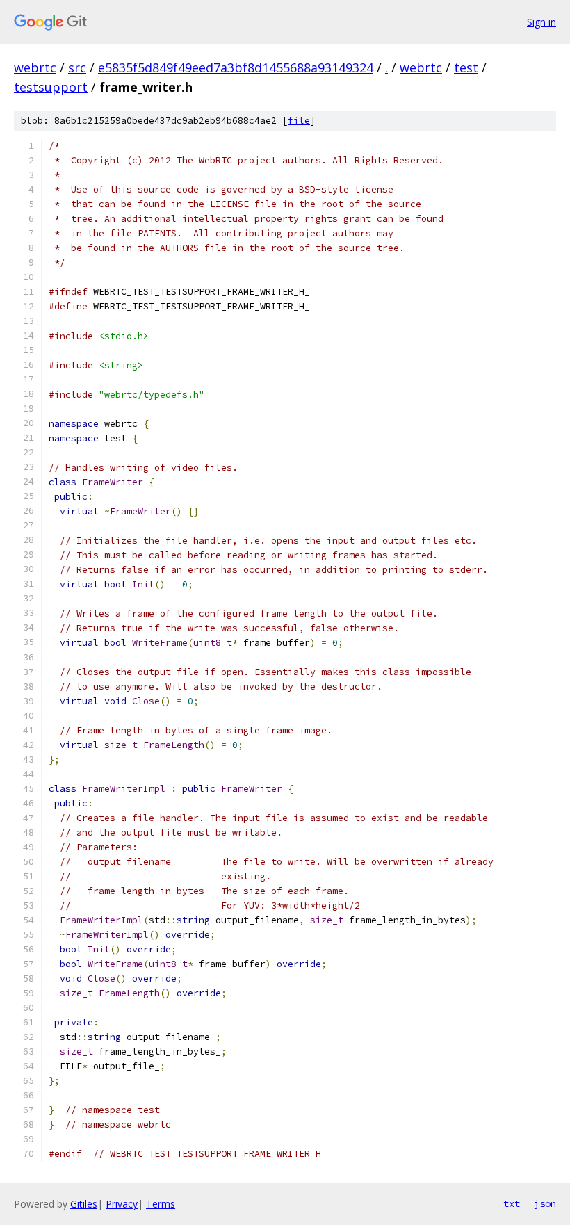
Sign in (541, 22)
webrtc (35, 67)
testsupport (51, 87)
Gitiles (83, 1203)
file (299, 121)
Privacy (122, 1203)
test (466, 67)
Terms (160, 1203)
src (77, 67)
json (545, 1203)
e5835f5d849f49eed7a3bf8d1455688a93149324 (235, 67)
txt (511, 1203)
